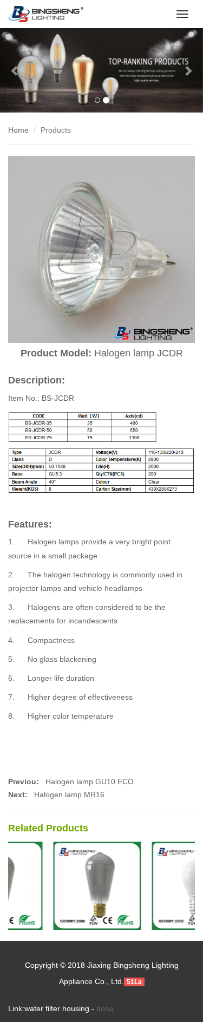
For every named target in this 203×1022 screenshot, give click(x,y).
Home (18, 130)
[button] (15, 70)
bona (105, 1008)
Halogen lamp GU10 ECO (88, 781)
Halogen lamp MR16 (69, 794)
